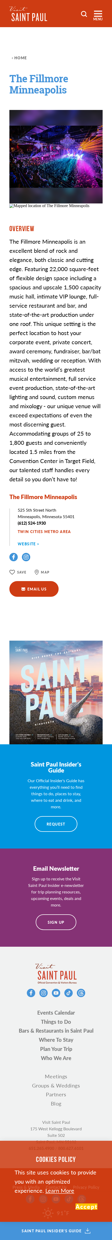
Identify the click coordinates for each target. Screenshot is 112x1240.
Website (27, 543)
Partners (56, 1094)
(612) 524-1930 (32, 523)
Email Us (37, 589)
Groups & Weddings (56, 1085)
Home (20, 57)
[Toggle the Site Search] (84, 13)
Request (56, 824)
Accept (86, 1206)
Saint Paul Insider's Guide (52, 1231)
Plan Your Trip (56, 1048)
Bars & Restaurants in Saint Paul (56, 1030)
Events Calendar (56, 1012)
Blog (56, 1103)
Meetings (56, 1076)
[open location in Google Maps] (49, 205)
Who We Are (56, 1058)
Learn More (59, 1190)
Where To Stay (56, 1039)
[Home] (28, 13)
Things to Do (56, 1021)
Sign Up (56, 922)
